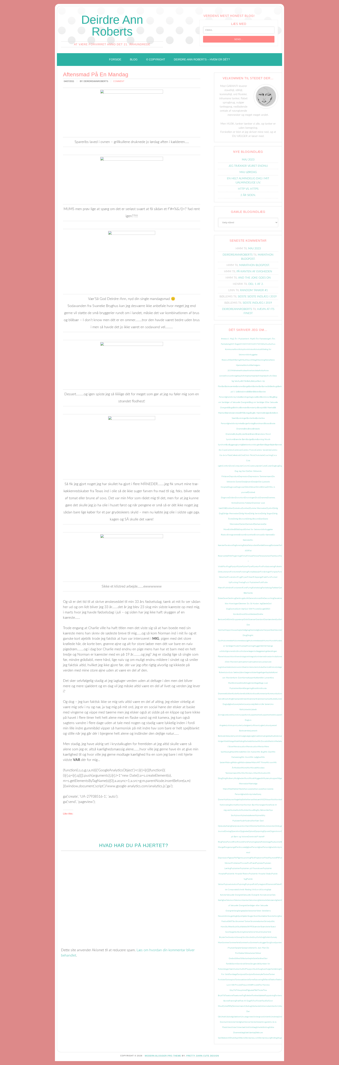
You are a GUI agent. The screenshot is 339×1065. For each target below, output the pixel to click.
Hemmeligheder (256, 630)
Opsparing (258, 831)
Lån (239, 736)
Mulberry (230, 778)
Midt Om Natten (250, 752)
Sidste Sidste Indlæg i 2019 (257, 296)
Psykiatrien (235, 868)
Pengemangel (230, 847)
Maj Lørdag (248, 172)
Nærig (228, 826)
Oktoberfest (255, 826)
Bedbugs (274, 386)
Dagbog (275, 466)
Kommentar (263, 694)
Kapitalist (269, 672)
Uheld (223, 1017)
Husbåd (279, 641)
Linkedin (247, 710)
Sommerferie (234, 943)
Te (264, 980)
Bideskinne (242, 392)
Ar (242, 376)
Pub (255, 884)
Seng (236, 911)
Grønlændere (269, 619)
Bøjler (272, 445)
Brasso (267, 424)
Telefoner (280, 980)
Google (262, 609)
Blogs (230, 408)
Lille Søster (265, 704)
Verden (254, 1022)
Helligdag (246, 630)
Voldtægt (253, 1027)
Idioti (224, 651)
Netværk (257, 800)
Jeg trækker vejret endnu (248, 166)
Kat (255, 678)
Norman (240, 805)
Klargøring (247, 688)
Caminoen (237, 450)
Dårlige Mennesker (230, 514)
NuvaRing (253, 810)
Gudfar (278, 619)
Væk (247, 1033)
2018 (260, 344)
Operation (235, 831)
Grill (226, 619)
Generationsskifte (256, 598)
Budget (249, 439)
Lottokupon (231, 725)
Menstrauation (239, 747)
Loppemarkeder (268, 715)
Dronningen (249, 498)
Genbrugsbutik (242, 598)
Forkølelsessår (254, 572)
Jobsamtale (225, 667)
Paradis (240, 842)
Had (223, 630)
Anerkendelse (253, 371)
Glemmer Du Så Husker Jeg (250, 604)
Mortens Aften (251, 773)
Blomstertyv (252, 408)
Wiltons (241, 1038)
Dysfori (269, 508)
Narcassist (258, 789)
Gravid (242, 614)
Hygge (257, 646)
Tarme (251, 980)
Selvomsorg (254, 900)
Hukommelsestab (256, 641)
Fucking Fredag (238, 582)
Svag (260, 969)
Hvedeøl (243, 646)
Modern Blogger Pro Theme (163, 1056)
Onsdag (227, 831)
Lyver (236, 736)
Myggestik (258, 778)
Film (230, 556)
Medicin (271, 741)
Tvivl (254, 1001)
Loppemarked (256, 715)
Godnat (233, 609)
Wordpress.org (264, 1038)
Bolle (272, 413)
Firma (243, 556)
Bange (245, 386)
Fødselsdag (257, 588)
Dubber (229, 508)
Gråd (246, 619)
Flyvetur (255, 567)
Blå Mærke (268, 408)
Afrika (242, 360)
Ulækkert (237, 1017)
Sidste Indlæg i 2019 (257, 303)
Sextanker (252, 911)
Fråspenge (257, 577)
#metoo (224, 339)
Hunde (273, 641)
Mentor (261, 747)
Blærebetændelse (232, 413)
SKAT (230, 921)
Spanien (278, 943)
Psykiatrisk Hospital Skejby (260, 874)
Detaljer (255, 482)
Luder (239, 725)
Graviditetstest (251, 614)
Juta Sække (234, 672)
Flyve (250, 567)
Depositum (234, 476)
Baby (249, 381)
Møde (241, 789)
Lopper (278, 715)
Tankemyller (258, 974)
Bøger (267, 445)
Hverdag (250, 646)
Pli (278, 858)
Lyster (231, 736)
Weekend (225, 1038)
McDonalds (263, 741)
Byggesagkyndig (235, 445)
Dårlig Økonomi (240, 519)
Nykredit (259, 815)
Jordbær (242, 667)
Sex (246, 911)
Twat (264, 1001)
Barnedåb (266, 386)
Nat (225, 800)
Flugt (228, 567)
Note (268, 805)
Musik (251, 778)
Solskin (268, 937)
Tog (243, 996)
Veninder (232, 1022)
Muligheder (239, 778)
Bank (250, 386)
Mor (249, 768)
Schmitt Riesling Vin (246, 890)
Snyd (255, 937)
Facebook (229, 545)
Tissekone (229, 996)
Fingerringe (236, 556)
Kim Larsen (265, 678)
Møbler (235, 789)
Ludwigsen (246, 725)
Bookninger (242, 418)
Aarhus (266, 344)
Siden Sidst (261, 911)
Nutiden (245, 810)
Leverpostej (249, 704)
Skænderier (266, 927)
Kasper (251, 678)
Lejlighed (230, 704)
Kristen (244, 699)
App (239, 376)
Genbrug (232, 598)
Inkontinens (235, 657)
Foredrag (244, 572)
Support (250, 969)
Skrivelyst (268, 921)
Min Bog (260, 752)
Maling (241, 741)
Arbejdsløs (262, 376)
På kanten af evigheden (254, 271)
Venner (247, 1022)
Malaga (231, 741)
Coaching (268, 455)
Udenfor (274, 1006)
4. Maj (250, 339)
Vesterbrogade (263, 1022)
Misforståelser (246, 762)
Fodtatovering (269, 567)
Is (227, 662)
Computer (238, 466)
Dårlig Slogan (266, 514)
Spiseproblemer (248, 948)
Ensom (242, 535)
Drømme (263, 498)
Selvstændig (272, 900)
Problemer (235, 863)
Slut (235, 932)
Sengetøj (241, 911)
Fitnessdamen (265, 556)
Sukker (237, 969)
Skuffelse (229, 927)
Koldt (246, 694)
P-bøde (260, 837)
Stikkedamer (250, 953)
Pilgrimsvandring (244, 858)
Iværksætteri (253, 662)
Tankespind (230, 980)
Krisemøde (236, 699)
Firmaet (249, 556)
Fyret (244, 588)
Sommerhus (245, 943)
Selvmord (231, 900)
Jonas (236, 667)
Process (243, 863)
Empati (242, 529)
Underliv (267, 1017)
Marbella (248, 741)
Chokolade (259, 455)
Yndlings (274, 1038)
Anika (261, 371)
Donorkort (239, 498)
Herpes (266, 630)
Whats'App (233, 1038)
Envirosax (258, 535)
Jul (258, 667)
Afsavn (248, 360)
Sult (241, 969)
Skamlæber (263, 916)
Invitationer (277, 657)
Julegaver (280, 667)
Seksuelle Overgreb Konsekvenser (257, 895)
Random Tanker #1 (254, 290)
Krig (230, 699)
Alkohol (246, 365)
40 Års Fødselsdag (261, 339)
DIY (268, 487)
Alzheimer (236, 371)
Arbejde (246, 376)
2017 (255, 344)
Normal (233, 805)
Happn (228, 630)
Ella (237, 529)
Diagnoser (240, 487)
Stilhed (238, 958)
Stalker (242, 953)
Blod (258, 397)
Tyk (267, 1001)
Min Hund (245, 757)
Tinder (260, 990)
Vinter (233, 1027)
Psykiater (259, 863)
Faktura (251, 545)
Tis (223, 996)
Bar (260, 386)
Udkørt (281, 1006)
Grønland (260, 619)
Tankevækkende (242, 980)
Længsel (265, 736)
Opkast (251, 831)
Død (261, 519)
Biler (251, 392)
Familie (260, 545)
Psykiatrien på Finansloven (251, 868)
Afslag (253, 360)
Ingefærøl (268, 651)
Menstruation (252, 747)
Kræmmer (251, 699)
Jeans (266, 662)
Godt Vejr (240, 609)
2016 (251, 344)
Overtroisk (252, 837)
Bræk (247, 434)
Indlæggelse (259, 651)
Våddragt (266, 1027)
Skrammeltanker (257, 921)
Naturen (230, 800)
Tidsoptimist (241, 990)
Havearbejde (236, 630)
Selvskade (263, 900)
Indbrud (237, 651)
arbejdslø (254, 376)
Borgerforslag (248, 424)
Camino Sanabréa (263, 450)
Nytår (242, 821)
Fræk (264, 577)
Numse (233, 810)
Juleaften (263, 667)
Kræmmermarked (263, 699)
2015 (246, 344)
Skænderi (257, 927)
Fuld (261, 582)
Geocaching (269, 598)
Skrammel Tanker (243, 921)
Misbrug (228, 762)
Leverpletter (239, 704)
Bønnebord (280, 445)
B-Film (244, 381)
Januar (261, 662)
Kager (263, 672)
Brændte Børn (240, 439)
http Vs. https (248, 189)
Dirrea (264, 487)
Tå (229, 1006)
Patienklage (266, 842)
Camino (230, 450)
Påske (277, 884)
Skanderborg (273, 916)
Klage (256, 683)
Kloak (254, 688)
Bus (227, 445)
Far (280, 545)
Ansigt (234, 376)
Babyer (254, 381)
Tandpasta (241, 974)
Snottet (250, 937)
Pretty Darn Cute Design (202, 1056)
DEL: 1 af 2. (255, 284)
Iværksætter (242, 662)
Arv (268, 376)
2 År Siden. (248, 195)
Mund (246, 778)
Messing (227, 752)
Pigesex (231, 858)
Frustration (232, 577)
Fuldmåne (228, 588)
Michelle (239, 752)
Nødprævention (238, 826)
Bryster (242, 434)
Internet (261, 657)
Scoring (264, 890)
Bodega (247, 413)
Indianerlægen (247, 651)
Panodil (230, 842)
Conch (246, 466)
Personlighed (257, 847)
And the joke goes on (254, 277)
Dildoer (252, 487)
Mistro (254, 762)
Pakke (224, 842)
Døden (242, 524)
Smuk (258, 932)
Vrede (259, 1027)
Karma (245, 678)
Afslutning (260, 360)
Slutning (240, 932)
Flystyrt (234, 567)
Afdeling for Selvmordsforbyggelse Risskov (246, 354)
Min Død (268, 752)
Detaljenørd (246, 482)
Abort (236, 349)
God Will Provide (251, 609)
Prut (249, 863)
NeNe (244, 800)
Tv (252, 1001)
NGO (263, 800)
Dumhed (245, 508)
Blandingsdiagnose (248, 397)
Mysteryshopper (270, 778)
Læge (243, 736)
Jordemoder (251, 667)
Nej (240, 800)
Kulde (273, 699)
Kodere (240, 694)
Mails (226, 741)
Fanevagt (267, 545)
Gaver (225, 598)
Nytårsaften (250, 821)
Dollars (232, 498)
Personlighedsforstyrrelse (273, 847)
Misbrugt (236, 762)
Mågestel (281, 778)
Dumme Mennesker (257, 508)
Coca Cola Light (247, 460)
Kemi (259, 678)
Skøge (231, 932)
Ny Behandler (263, 810)
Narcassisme (249, 789)
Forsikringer (265, 572)
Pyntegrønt (261, 884)
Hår (265, 646)
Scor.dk (258, 890)
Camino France (248, 450)
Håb (261, 646)
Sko (234, 921)
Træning (232, 1001)
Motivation (263, 773)
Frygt (239, 577)
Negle (236, 800)
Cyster (269, 466)
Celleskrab (235, 455)
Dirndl (258, 487)
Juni (227, 672)
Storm (234, 964)
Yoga (280, 1038)
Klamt (241, 688)
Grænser (252, 619)
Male (236, 741)
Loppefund (245, 715)
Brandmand (259, 424)
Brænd (253, 434)
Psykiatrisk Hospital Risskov (237, 874)
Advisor (250, 349)
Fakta (245, 545)
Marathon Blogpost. (254, 265)
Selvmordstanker (242, 900)
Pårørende (270, 884)
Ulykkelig (229, 1017)
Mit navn (270, 762)
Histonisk (278, 630)
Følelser (275, 588)
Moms (244, 768)
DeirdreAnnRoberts (237, 254)
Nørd (248, 826)
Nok (273, 800)
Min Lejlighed (256, 757)
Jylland (242, 672)
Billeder (256, 392)
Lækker (259, 736)
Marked (255, 741)
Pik (235, 858)
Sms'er (253, 932)
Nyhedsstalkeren (248, 815)
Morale (254, 768)
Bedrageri (282, 386)
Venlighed (240, 1022)
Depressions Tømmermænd (260, 476)
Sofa (259, 937)
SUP (245, 969)
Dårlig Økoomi (253, 519)
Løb (270, 736)
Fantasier (275, 545)
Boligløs (266, 413)
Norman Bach (250, 805)
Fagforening (238, 545)
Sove (273, 943)
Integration (253, 657)
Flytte (239, 567)
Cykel (264, 466)
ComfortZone (228, 466)
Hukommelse (227, 641)
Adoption (243, 349)
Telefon (273, 980)
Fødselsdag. (267, 588)
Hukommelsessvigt (241, 641)
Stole (255, 958)
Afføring (236, 360)
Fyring (249, 588)
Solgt (263, 937)
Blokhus (236, 408)
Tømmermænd (238, 1006)
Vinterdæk (240, 1027)
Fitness (256, 556)
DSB (224, 508)
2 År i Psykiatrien (240, 339)
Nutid (238, 810)
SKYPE (250, 927)
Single (235, 916)
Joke (232, 667)
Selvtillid (280, 900)
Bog (251, 413)
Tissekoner (237, 996)
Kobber (229, 694)
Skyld (235, 927)
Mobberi (237, 768)
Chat (242, 455)
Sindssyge (229, 916)
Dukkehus (237, 508)
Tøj (231, 1006)
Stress (247, 964)
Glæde (265, 604)
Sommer (225, 943)
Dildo (247, 487)
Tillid (256, 990)
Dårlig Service (255, 514)
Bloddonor (265, 397)
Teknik (267, 980)
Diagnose (232, 487)
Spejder (238, 948)
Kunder (279, 699)
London (236, 715)
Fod (261, 567)
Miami (233, 752)
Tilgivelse (250, 990)
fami (256, 545)
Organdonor (275, 831)
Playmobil (272, 858)
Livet (226, 715)
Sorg (269, 943)
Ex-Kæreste (267, 535)
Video (228, 1027)
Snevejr (239, 937)
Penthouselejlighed (244, 847)
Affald (230, 360)
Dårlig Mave (244, 514)
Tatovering (258, 980)
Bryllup (236, 434)
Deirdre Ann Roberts (112, 25)
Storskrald (241, 964)
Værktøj (252, 1033)
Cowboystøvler (255, 466)
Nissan (268, 800)
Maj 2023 (248, 159)
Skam (256, 916)
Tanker (266, 974)
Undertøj (274, 1017)
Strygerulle (254, 964)
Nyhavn (237, 815)
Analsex (244, 371)
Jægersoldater (251, 672)
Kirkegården (249, 683)
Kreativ (226, 699)
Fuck (269, 577)
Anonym (228, 376)
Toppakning (270, 996)
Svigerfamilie (271, 969)
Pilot (252, 858)
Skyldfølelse (242, 927)
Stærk (231, 969)
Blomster (243, 408)
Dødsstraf (249, 524)
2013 (241, 344)
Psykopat (249, 884)
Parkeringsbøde (254, 842)
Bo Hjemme (258, 413)
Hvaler (236, 646)
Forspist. (274, 572)
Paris (245, 842)
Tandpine (249, 974)
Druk (257, 498)
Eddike (231, 529)
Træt (238, 1001)
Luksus (267, 725)
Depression (243, 476)
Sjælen (245, 916)
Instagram (244, 657)
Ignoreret (230, 651)
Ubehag (248, 1006)
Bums (254, 439)
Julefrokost (271, 667)
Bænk (262, 445)
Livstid (230, 715)
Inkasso (226, 657)
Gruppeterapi (238, 619)
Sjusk (240, 916)
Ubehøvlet (256, 1006)
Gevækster (278, 598)
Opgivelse (244, 831)
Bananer (239, 386)
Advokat (257, 349)
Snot (245, 937)
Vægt (243, 1033)
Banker (256, 386)
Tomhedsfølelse (258, 996)
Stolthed (260, 958)
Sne (226, 937)
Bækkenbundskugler (251, 445)
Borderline (251, 418)
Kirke (242, 683)
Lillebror (257, 704)
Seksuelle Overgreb (235, 895)
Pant (235, 842)
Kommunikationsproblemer (279, 694)
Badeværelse (230, 386)
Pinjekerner (259, 858)
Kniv (259, 688)
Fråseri (250, 577)
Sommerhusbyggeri (258, 943)
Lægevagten (251, 736)
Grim (230, 619)
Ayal (239, 381)
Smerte (247, 932)
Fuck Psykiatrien (252, 582)
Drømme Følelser (244, 503)
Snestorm (232, 937)
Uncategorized (247, 1017)
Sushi (256, 969)
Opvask (266, 831)
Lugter (261, 725)
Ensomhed (249, 535)
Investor (268, 657)
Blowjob (260, 408)
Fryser (244, 577)
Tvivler (259, 1001)
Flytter (245, 567)
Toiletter (248, 996)
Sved (264, 969)
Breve (250, 429)
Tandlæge (233, 974)
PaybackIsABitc (277, 842)
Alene (267, 360)
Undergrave (258, 1017)
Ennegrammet (233, 535)
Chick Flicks (249, 455)
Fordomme (235, 572)
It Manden (232, 662)
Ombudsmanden (268, 826)
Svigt (279, 969)
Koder (234, 694)
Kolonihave (253, 694)
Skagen (251, 916)
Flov (224, 567)
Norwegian (261, 805)
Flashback (275, 556)
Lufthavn (255, 725)
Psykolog (241, 884)
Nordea (278, 800)
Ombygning (280, 826)
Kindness (236, 683)
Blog (271, 397)
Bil (248, 392)
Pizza (266, 858)
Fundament (237, 588)
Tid (234, 990)
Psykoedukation (231, 884)
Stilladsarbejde (247, 958)
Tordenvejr (279, 996)
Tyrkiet (225, 1006)
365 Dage (235, 344)
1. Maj (230, 339)
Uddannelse (265, 1006)
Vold (247, 1027)
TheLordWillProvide (250, 985)
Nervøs (250, 800)
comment (118, 81)
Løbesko (276, 736)
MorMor (241, 773)
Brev (246, 429)
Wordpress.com (251, 1038)
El (235, 529)
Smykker (264, 932)
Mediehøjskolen (282, 741)
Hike (272, 630)
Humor (266, 641)
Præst (253, 863)
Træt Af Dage (245, 1001)
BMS (242, 413)
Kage (259, 672)
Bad (223, 386)
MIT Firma (261, 762)
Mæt (230, 789)
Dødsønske (259, 524)
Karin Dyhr (237, 678)
